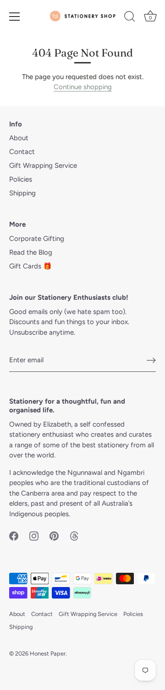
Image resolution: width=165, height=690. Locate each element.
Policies (20, 179)
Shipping (22, 193)
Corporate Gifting (36, 238)
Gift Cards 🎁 (30, 266)
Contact (22, 152)
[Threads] (74, 535)
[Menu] (15, 16)
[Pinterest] (54, 535)
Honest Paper (48, 653)
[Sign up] (151, 360)
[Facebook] (13, 535)
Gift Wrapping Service (43, 165)
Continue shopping (83, 87)
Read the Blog (30, 252)
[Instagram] (33, 535)
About (18, 138)
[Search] (130, 18)
